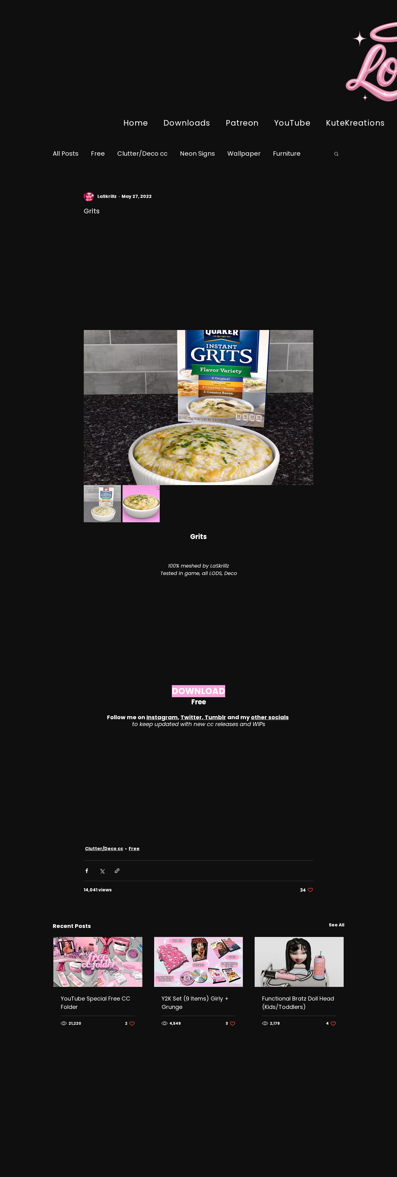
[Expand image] (198, 407)
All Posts (65, 154)
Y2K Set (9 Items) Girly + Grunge (195, 1003)
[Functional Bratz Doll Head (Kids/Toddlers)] (299, 962)
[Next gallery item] (306, 408)
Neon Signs (197, 154)
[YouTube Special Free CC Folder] (97, 962)
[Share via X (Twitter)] (102, 871)
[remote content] (198, 276)
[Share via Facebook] (87, 871)
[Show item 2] (141, 503)
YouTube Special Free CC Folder (95, 1003)
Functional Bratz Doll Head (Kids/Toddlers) (298, 1003)
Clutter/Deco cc (142, 154)
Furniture (287, 154)
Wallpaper (244, 154)
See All (336, 925)
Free (98, 154)
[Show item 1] (102, 503)
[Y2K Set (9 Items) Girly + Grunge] (198, 962)
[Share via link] (117, 871)
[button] (336, 153)
